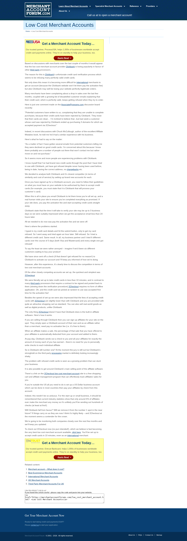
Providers (149, 6)
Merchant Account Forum (35, 536)
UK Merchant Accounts (38, 480)
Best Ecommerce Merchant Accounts (45, 473)
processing (57, 353)
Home (28, 31)
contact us (35, 525)
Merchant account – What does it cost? (46, 469)
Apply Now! (63, 58)
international (82, 82)
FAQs (140, 535)
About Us (62, 11)
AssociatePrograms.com (72, 104)
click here (76, 432)
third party (35, 70)
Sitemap (159, 535)
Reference (133, 6)
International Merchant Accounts (43, 476)
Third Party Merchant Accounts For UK (46, 484)
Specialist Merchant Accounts (108, 6)
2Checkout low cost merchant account (61, 373)
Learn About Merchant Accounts (72, 6)
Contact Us (149, 535)
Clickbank (70, 66)
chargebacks (73, 169)
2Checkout (30, 275)
